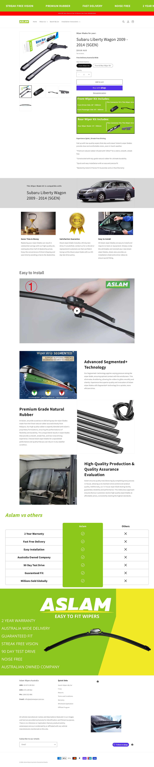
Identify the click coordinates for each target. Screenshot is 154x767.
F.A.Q (59, 689)
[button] (43, 21)
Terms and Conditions (65, 696)
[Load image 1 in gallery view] (25, 92)
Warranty (61, 700)
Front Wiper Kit (84, 66)
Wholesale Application (65, 704)
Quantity (79, 70)
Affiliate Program (64, 707)
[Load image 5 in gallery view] (25, 105)
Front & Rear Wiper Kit (103, 66)
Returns (60, 693)
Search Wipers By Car (65, 685)
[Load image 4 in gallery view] (65, 92)
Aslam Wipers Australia (30, 762)
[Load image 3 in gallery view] (52, 92)
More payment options (99, 93)
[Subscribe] (54, 744)
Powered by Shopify (42, 762)
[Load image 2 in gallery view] (39, 92)
